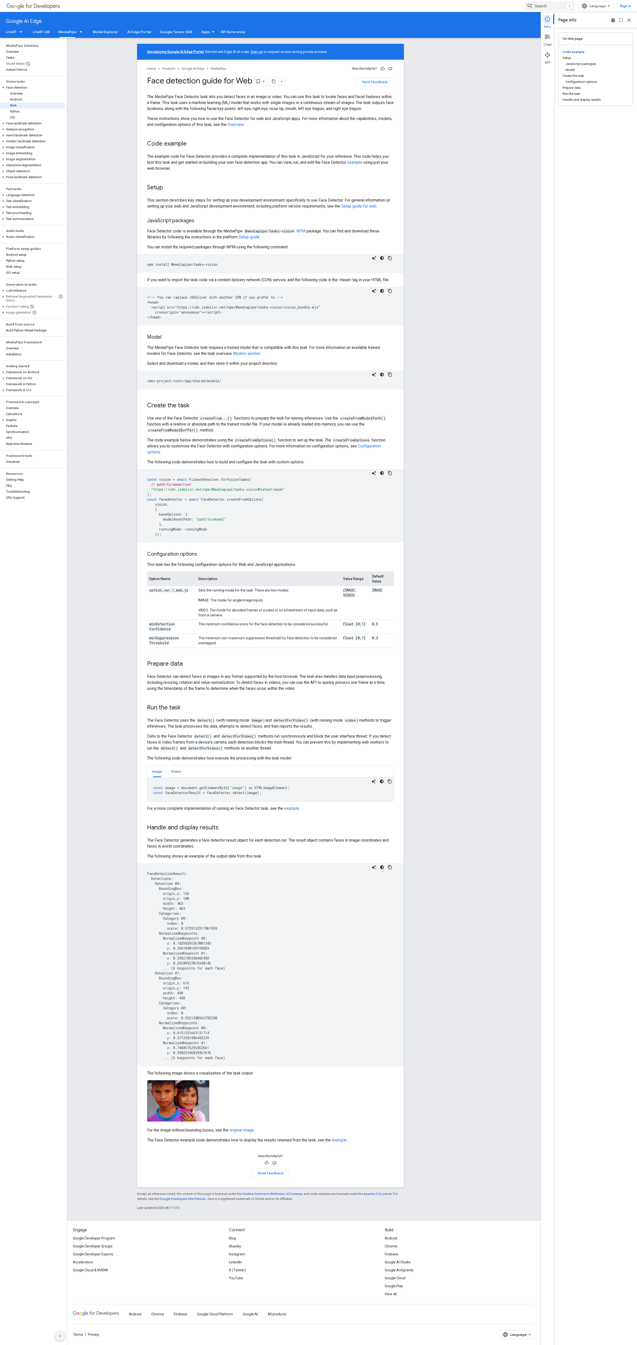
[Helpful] (382, 68)
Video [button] (176, 771)
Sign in (625, 6)
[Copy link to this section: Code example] (192, 144)
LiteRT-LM (41, 32)
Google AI (250, 1314)
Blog (232, 1238)
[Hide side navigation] (60, 1336)
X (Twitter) (237, 1270)
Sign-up (257, 52)
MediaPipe (67, 32)
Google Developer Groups (92, 1246)
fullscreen (621, 20)
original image (241, 1130)
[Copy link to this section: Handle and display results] (223, 828)
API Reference (233, 32)
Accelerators (83, 1262)
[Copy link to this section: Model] (166, 337)
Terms (78, 1335)
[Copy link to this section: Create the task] (194, 406)
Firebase (391, 1254)
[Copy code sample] (390, 258)
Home (151, 68)
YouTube (236, 1278)
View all (391, 1294)
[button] (32, 88)
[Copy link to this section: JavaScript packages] (199, 221)
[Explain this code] (374, 258)
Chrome (391, 1246)
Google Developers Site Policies (182, 1199)
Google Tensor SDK (176, 32)
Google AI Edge (24, 21)
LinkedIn (235, 1262)
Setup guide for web (358, 206)
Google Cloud (395, 1278)
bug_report (613, 20)
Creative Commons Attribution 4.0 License (272, 1194)
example (354, 162)
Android (391, 1238)
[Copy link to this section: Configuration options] (202, 554)
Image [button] (157, 771)
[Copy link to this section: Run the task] (186, 708)
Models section (246, 353)
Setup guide (249, 237)
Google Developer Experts (93, 1254)
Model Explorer (105, 32)
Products (168, 68)
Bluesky (235, 1246)
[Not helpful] (390, 68)
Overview (235, 124)
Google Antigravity (399, 1270)
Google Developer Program (94, 1238)
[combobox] (550, 5)
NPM (300, 231)
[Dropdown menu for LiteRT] (22, 32)
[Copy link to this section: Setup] (168, 188)
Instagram (237, 1254)
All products (277, 1314)
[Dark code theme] (382, 258)
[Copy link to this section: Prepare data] (188, 664)
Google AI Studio (398, 1262)
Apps (205, 32)
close (629, 20)
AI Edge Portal (139, 32)
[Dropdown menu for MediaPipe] (82, 32)
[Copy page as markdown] (273, 81)
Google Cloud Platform (215, 1314)
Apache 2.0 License (378, 1194)
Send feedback (375, 82)
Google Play (394, 1286)
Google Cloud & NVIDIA (90, 1270)
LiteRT (11, 32)
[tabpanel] (270, 789)
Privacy (93, 1335)
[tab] (157, 771)
